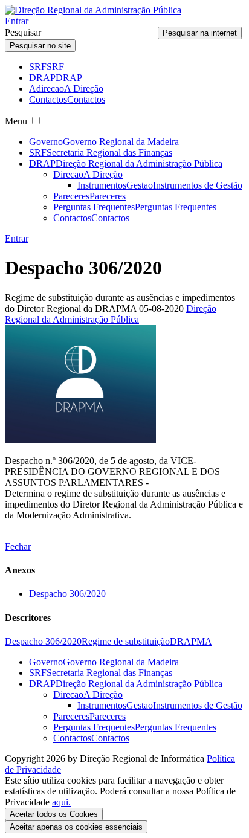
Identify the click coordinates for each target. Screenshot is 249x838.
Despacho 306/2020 (67, 593)
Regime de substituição (126, 641)
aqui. (61, 802)
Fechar (18, 546)
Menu (16, 121)
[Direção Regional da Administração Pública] (93, 10)
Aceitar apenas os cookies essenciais (76, 826)
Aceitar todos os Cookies (54, 814)
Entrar (16, 21)
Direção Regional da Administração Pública (110, 313)
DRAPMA (191, 641)
